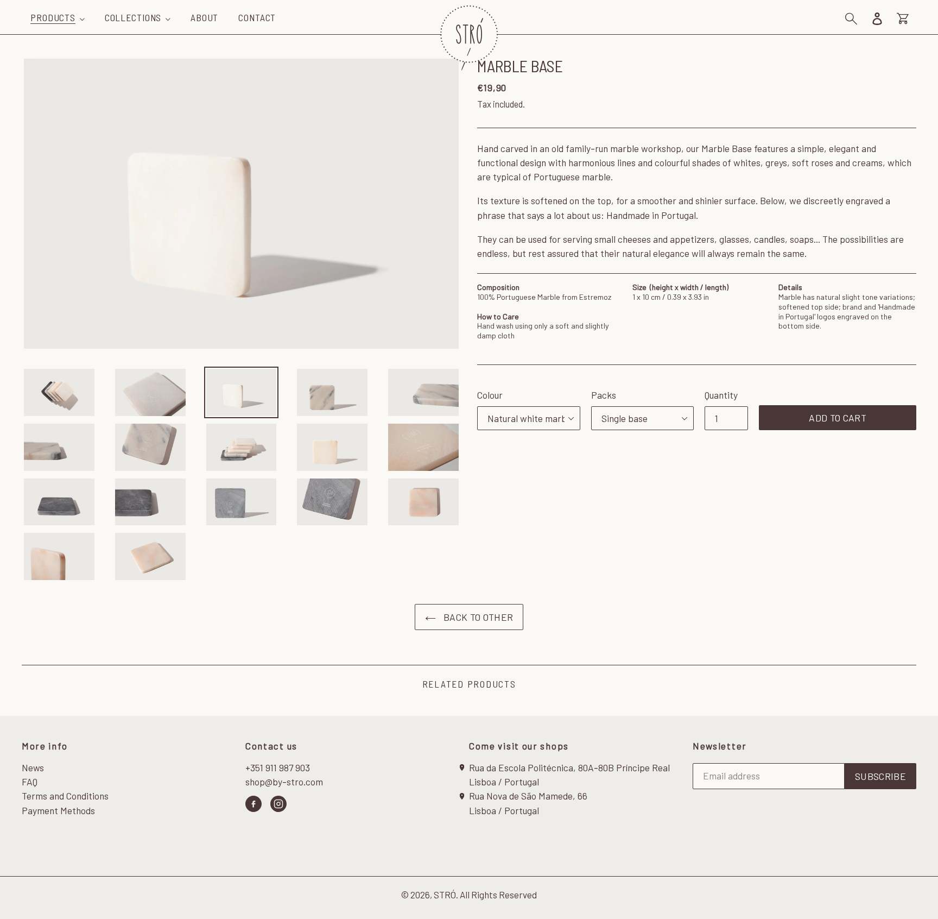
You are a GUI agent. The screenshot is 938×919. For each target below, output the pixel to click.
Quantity (721, 395)
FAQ (29, 782)
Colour (490, 395)
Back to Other (477, 617)
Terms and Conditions (65, 796)
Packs (603, 395)
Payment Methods (58, 810)
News (33, 767)
